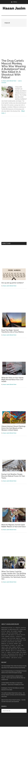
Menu (15, 2)
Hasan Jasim (14, 8)
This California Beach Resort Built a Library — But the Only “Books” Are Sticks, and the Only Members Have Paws (13, 694)
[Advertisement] (14, 45)
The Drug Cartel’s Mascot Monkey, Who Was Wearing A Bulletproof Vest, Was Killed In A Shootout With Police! (13, 69)
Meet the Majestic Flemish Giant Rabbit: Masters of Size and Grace (13, 526)
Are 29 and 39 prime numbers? (12, 283)
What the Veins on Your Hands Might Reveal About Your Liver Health (12, 379)
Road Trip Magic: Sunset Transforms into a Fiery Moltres (12, 331)
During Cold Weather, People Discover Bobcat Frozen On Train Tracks (13, 476)
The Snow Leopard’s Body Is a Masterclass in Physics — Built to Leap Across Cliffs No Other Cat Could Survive (13, 677)
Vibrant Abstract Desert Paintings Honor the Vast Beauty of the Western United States (13, 428)
